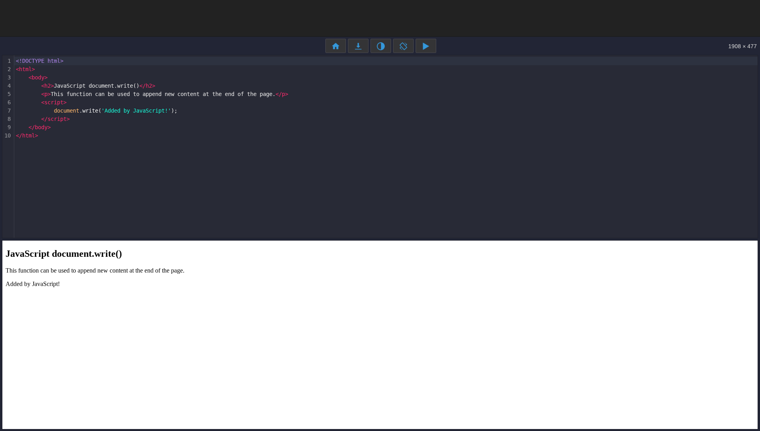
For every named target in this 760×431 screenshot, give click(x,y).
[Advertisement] (380, 18)
